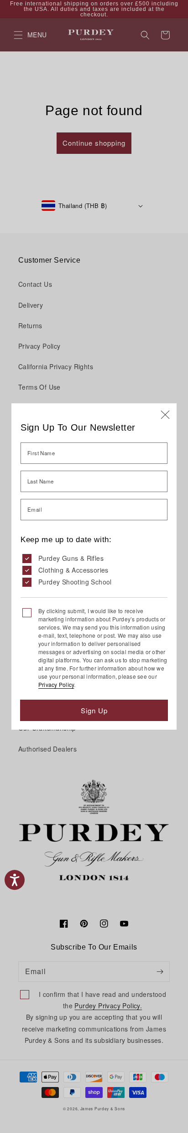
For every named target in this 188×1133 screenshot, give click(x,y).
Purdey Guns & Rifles (71, 558)
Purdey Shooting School (75, 581)
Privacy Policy (56, 684)
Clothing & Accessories (73, 569)
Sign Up (94, 710)
